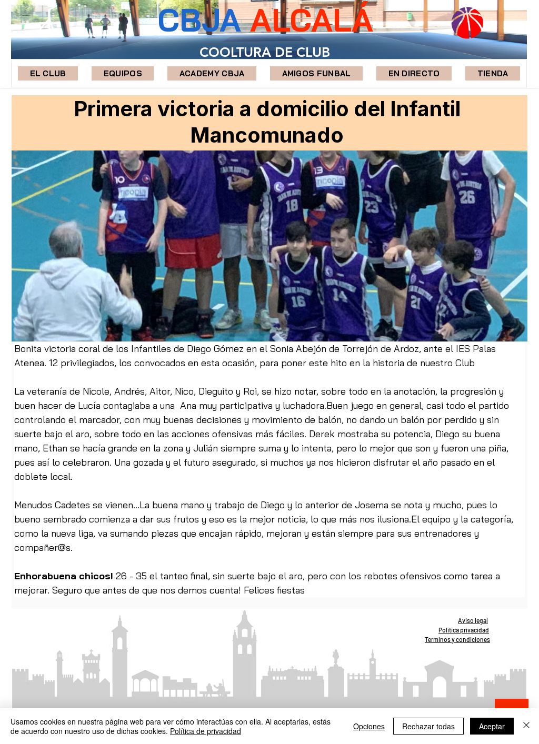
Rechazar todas (428, 726)
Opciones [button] (369, 726)
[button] (122, 73)
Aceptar (492, 726)
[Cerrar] (526, 726)
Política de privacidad (205, 731)
